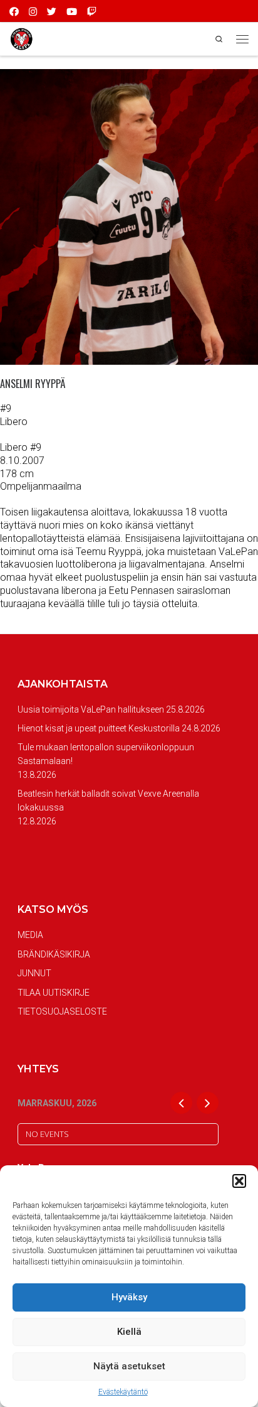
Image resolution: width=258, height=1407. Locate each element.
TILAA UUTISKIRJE (54, 993)
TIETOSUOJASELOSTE (62, 1011)
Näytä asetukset (129, 1366)
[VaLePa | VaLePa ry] (21, 38)
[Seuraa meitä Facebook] (14, 11)
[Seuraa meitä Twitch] (91, 11)
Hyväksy (129, 1297)
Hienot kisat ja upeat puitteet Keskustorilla (99, 728)
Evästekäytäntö (123, 1392)
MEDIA (30, 935)
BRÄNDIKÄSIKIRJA (54, 954)
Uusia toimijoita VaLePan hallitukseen (91, 709)
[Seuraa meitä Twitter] (51, 11)
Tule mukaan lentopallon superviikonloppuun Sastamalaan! (106, 754)
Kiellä (129, 1331)
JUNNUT (34, 973)
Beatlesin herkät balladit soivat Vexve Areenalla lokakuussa (108, 800)
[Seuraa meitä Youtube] (71, 11)
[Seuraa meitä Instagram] (33, 11)
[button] (239, 1181)
